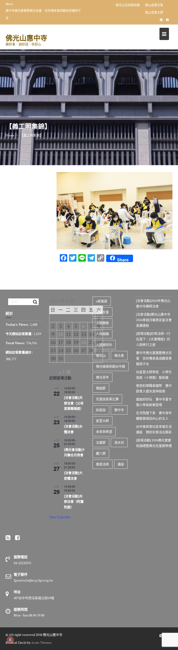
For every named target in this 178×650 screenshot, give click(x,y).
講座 (121, 464)
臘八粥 (101, 453)
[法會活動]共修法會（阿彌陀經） (73, 501)
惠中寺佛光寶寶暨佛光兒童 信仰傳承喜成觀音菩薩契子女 (43, 14)
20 (83, 342)
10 (60, 334)
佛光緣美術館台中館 (110, 366)
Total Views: (16, 343)
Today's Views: (18, 324)
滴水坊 (119, 442)
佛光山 (101, 355)
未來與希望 (104, 431)
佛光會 (119, 355)
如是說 (101, 410)
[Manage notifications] (10, 640)
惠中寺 (119, 410)
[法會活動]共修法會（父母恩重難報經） (73, 403)
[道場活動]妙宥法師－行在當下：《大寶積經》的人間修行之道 (153, 339)
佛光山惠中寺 (26, 37)
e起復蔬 (101, 301)
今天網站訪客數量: (20, 333)
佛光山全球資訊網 (128, 5)
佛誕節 (101, 388)
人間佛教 (102, 323)
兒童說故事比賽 (107, 399)
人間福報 (102, 333)
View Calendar (59, 517)
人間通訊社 (104, 344)
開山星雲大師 (154, 12)
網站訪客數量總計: (20, 352)
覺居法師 (102, 464)
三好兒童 (102, 312)
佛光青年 (102, 377)
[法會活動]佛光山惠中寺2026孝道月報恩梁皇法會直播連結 (154, 320)
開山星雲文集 (154, 5)
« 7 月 (65, 372)
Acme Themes (41, 642)
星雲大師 (102, 420)
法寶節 (101, 442)
